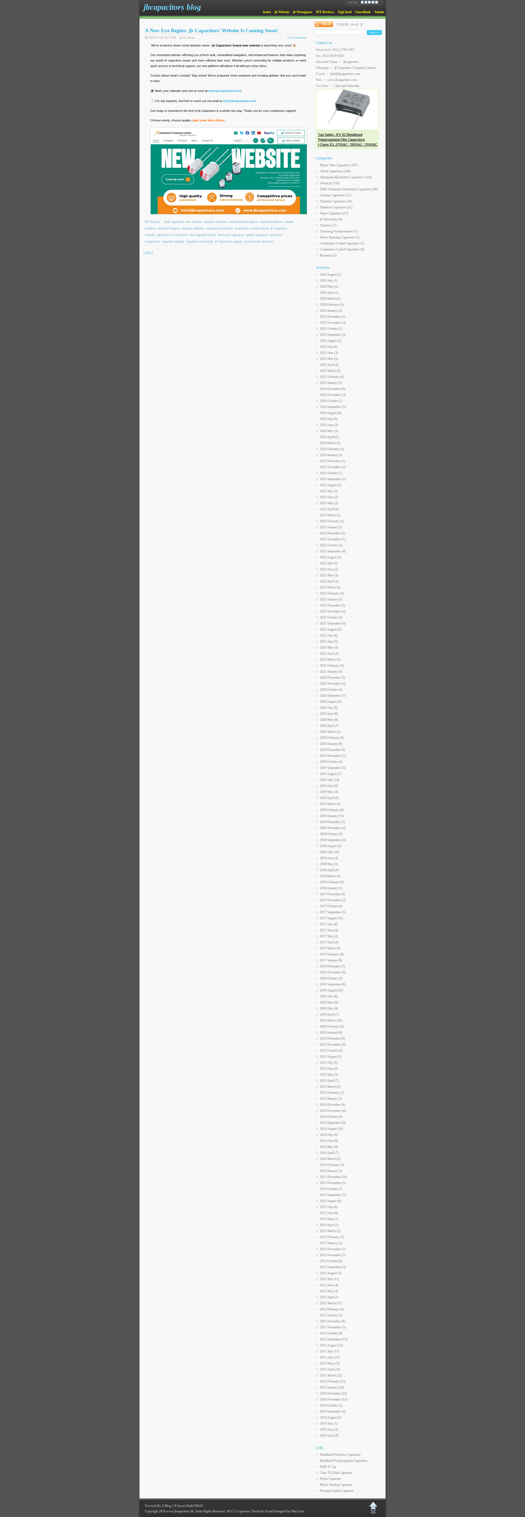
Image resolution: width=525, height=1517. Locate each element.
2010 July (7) (328, 1423)
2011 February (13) (332, 1381)
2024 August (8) (330, 413)
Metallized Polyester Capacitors (340, 1455)
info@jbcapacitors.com (345, 74)
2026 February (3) (332, 305)
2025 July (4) (328, 347)
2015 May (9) (329, 1075)
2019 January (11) (332, 816)
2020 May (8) (329, 720)
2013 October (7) (331, 1189)
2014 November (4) (333, 1111)
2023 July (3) (328, 491)
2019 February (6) (332, 810)
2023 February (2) (332, 521)
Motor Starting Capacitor (336, 1485)
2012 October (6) (331, 1261)
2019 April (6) (329, 798)
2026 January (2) (331, 311)
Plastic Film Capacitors (339, 165)
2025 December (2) (332, 317)
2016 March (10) (331, 1020)
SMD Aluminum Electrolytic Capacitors (349, 189)
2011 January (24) (332, 1387)
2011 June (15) (330, 1357)
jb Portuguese (302, 12)
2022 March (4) (330, 587)
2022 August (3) (330, 557)
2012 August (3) (330, 1273)
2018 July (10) (329, 852)
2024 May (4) (329, 431)
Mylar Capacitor (330, 1479)
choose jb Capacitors (230, 235)
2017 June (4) (329, 930)
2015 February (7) (332, 1093)
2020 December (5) (332, 677)
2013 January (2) (331, 1243)
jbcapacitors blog (172, 6)
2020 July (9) (328, 708)
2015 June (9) (329, 1068)
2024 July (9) (328, 419)
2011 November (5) (333, 1327)
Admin (379, 12)
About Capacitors (335, 171)
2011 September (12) (333, 1339)
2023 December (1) (332, 461)
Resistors (328, 255)
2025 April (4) (329, 365)
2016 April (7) (329, 1014)
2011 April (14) (330, 1369)
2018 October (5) (331, 834)
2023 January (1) (331, 527)
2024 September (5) (333, 407)
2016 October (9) (331, 978)
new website (194, 222)
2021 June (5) (329, 641)
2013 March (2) (330, 1231)
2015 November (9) (333, 1044)
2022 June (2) (329, 569)
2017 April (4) (329, 942)
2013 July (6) (328, 1207)
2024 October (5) (331, 401)
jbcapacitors (351, 62)
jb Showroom (331, 219)
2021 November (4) (333, 611)
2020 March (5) (330, 732)
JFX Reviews (325, 12)
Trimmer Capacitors (336, 201)
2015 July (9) (328, 1062)
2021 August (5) (330, 629)
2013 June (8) (329, 1213)
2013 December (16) (333, 1177)
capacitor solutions (215, 222)
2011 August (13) (331, 1345)
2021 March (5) (330, 659)
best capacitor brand (203, 235)
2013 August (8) (330, 1201)
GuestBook (363, 12)
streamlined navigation (243, 222)
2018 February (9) (332, 882)
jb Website (282, 12)
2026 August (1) (330, 274)
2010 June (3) (329, 1429)
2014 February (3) (332, 1165)
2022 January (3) (331, 599)
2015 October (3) (331, 1050)
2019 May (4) (329, 792)
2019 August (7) (330, 774)
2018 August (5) (330, 846)
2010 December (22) (333, 1393)
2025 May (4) (329, 359)
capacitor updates (173, 241)
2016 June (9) (329, 1002)
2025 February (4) (332, 377)
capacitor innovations (219, 228)
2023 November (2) (333, 467)
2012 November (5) (333, 1255)
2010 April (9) (329, 1435)
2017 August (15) (331, 918)
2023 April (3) (329, 509)
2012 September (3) (333, 1267)
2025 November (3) (333, 323)
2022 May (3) (329, 575)
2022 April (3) (329, 581)
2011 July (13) (329, 1351)
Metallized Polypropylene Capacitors (344, 1461)
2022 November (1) (333, 539)
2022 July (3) (328, 563)
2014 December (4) (332, 1105)
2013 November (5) (333, 1183)
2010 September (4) (333, 1411)
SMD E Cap (328, 1467)
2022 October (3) (331, 545)
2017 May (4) (329, 936)
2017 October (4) (331, 906)
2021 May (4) (329, 647)
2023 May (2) (329, 503)
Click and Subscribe (347, 86)
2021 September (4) (333, 623)
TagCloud (345, 12)
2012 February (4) (332, 1309)
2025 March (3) (330, 371)
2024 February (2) (332, 449)
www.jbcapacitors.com (224, 90)
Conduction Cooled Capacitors (342, 243)
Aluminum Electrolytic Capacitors (346, 177)
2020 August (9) (330, 702)
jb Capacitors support (229, 241)
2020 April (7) (329, 726)
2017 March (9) (330, 948)
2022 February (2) (332, 593)
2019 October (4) (331, 762)
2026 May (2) (329, 286)
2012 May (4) (329, 1291)
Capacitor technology (199, 241)
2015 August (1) (330, 1056)
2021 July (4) (328, 635)
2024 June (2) (329, 425)
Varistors (328, 225)
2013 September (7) (333, 1195)
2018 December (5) (332, 822)
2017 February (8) (332, 954)
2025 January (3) (331, 383)
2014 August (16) (331, 1129)
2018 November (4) (333, 828)
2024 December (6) (332, 389)
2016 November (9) (333, 972)
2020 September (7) (333, 696)
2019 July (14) (329, 780)
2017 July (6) (328, 924)
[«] (145, 253)
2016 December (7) (332, 966)
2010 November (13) (333, 1399)
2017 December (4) (332, 894)
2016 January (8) (331, 1032)
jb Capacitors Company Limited (354, 68)
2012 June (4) (329, 1285)
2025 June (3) (329, 353)
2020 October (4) (331, 690)
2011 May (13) (330, 1363)
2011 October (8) (331, 1333)
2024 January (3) (331, 455)
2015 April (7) (329, 1081)
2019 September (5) (333, 768)
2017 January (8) (331, 960)
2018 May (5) (329, 864)
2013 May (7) (329, 1219)
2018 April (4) (329, 870)
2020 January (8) (331, 744)
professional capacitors (259, 241)
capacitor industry (192, 228)
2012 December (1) (332, 1249)
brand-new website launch (252, 228)
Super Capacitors (334, 213)
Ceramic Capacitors (335, 195)
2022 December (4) (332, 533)
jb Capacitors (175, 222)
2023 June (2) (329, 497)
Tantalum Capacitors (336, 207)
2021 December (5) (332, 605)
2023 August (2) (330, 485)
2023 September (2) (333, 479)
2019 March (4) (330, 804)
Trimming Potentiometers (338, 231)
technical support (169, 228)
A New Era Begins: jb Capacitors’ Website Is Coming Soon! (211, 30)
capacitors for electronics (172, 235)
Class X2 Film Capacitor (336, 1473)
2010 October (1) (331, 1405)
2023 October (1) (331, 473)
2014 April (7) (329, 1153)
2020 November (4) (333, 683)
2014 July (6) (328, 1135)
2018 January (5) (331, 888)
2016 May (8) (329, 1008)
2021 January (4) (331, 671)
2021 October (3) (331, 617)
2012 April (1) (329, 1297)
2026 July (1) (328, 280)
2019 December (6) (332, 750)
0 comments (298, 37)
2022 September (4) (333, 551)
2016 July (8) (328, 996)
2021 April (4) (329, 653)
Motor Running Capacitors (339, 237)
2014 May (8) (329, 1147)
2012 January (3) (331, 1315)
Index (267, 12)
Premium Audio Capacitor (337, 1491)
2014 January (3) (331, 1171)
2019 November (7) (333, 756)
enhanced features (271, 222)
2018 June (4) (329, 858)
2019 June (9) (329, 786)
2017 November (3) (333, 900)
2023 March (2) (330, 515)
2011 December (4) (332, 1321)
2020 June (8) (329, 714)
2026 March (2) (330, 299)
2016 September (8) (333, 984)
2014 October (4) (331, 1117)
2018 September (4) (333, 840)
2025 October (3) (331, 329)
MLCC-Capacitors (238, 1511)
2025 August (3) (330, 341)
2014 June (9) (329, 1141)
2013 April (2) (329, 1225)
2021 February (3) (332, 665)
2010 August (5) (330, 1417)
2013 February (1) (332, 1237)
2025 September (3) (333, 335)
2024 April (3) (329, 437)
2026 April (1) (329, 292)
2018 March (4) (330, 876)
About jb (154, 222)
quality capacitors (257, 235)
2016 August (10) (331, 990)
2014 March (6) (330, 1159)
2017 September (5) (333, 912)
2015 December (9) (332, 1038)
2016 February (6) (332, 1026)
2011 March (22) (331, 1375)
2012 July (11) (329, 1279)
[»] (151, 253)
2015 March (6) (330, 1087)
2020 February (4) (332, 738)
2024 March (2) (330, 443)
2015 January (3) (331, 1099)
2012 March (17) (331, 1303)
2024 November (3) (333, 395)
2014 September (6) (333, 1123)
